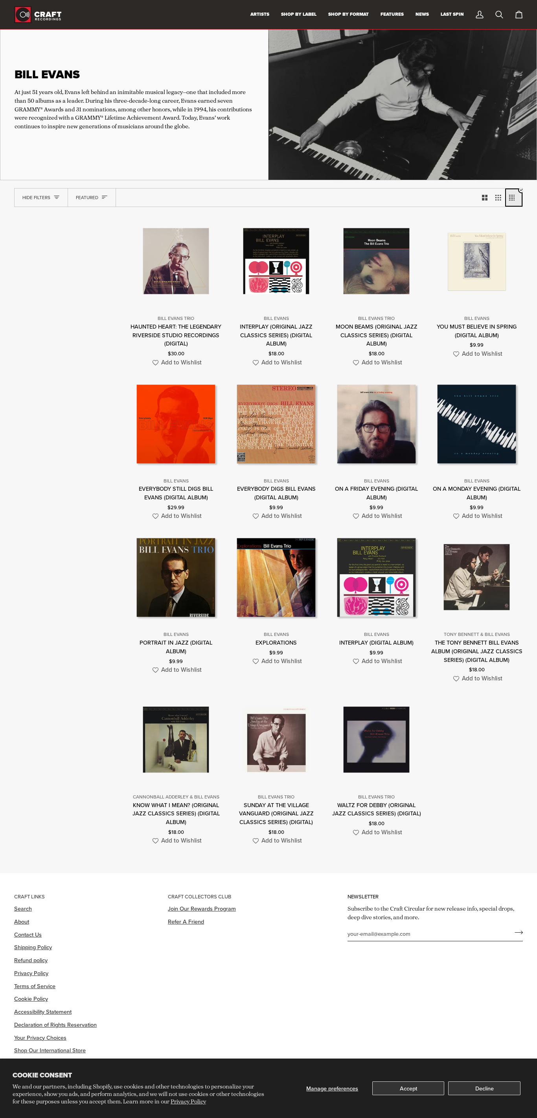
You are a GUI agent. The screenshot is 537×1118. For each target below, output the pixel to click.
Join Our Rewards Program (202, 908)
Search (23, 908)
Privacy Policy (188, 1101)
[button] (176, 363)
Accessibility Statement (43, 1011)
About (21, 921)
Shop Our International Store (50, 1050)
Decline (484, 1088)
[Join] (516, 932)
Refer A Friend (186, 921)
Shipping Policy (33, 947)
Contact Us (28, 934)
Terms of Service (34, 986)
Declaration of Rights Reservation (55, 1024)
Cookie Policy (31, 998)
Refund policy (31, 960)
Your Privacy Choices (40, 1037)
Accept (408, 1088)
